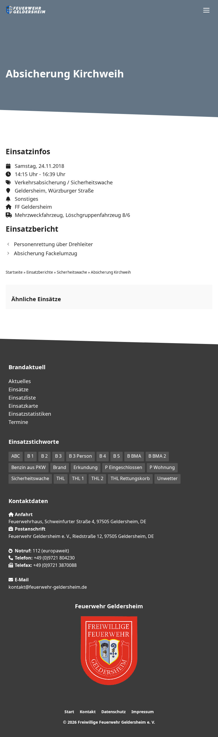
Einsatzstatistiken (30, 413)
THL (60, 478)
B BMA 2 (157, 456)
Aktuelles (20, 381)
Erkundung (86, 467)
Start (69, 711)
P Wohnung (162, 467)
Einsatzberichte (39, 272)
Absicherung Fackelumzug (45, 253)
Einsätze (18, 389)
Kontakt (88, 711)
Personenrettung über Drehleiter (53, 244)
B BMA (134, 456)
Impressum (142, 711)
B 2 (44, 456)
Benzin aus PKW (28, 467)
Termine (18, 422)
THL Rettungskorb (130, 478)
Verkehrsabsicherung (40, 182)
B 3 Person (80, 456)
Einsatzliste (22, 397)
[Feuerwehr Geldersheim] (25, 10)
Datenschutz (113, 711)
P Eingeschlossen (123, 467)
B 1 (30, 456)
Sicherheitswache (92, 182)
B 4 (102, 456)
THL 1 (78, 478)
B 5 (116, 456)
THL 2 (97, 478)
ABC (15, 456)
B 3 (58, 456)
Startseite (14, 272)
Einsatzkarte (23, 405)
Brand (59, 467)
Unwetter (167, 478)
